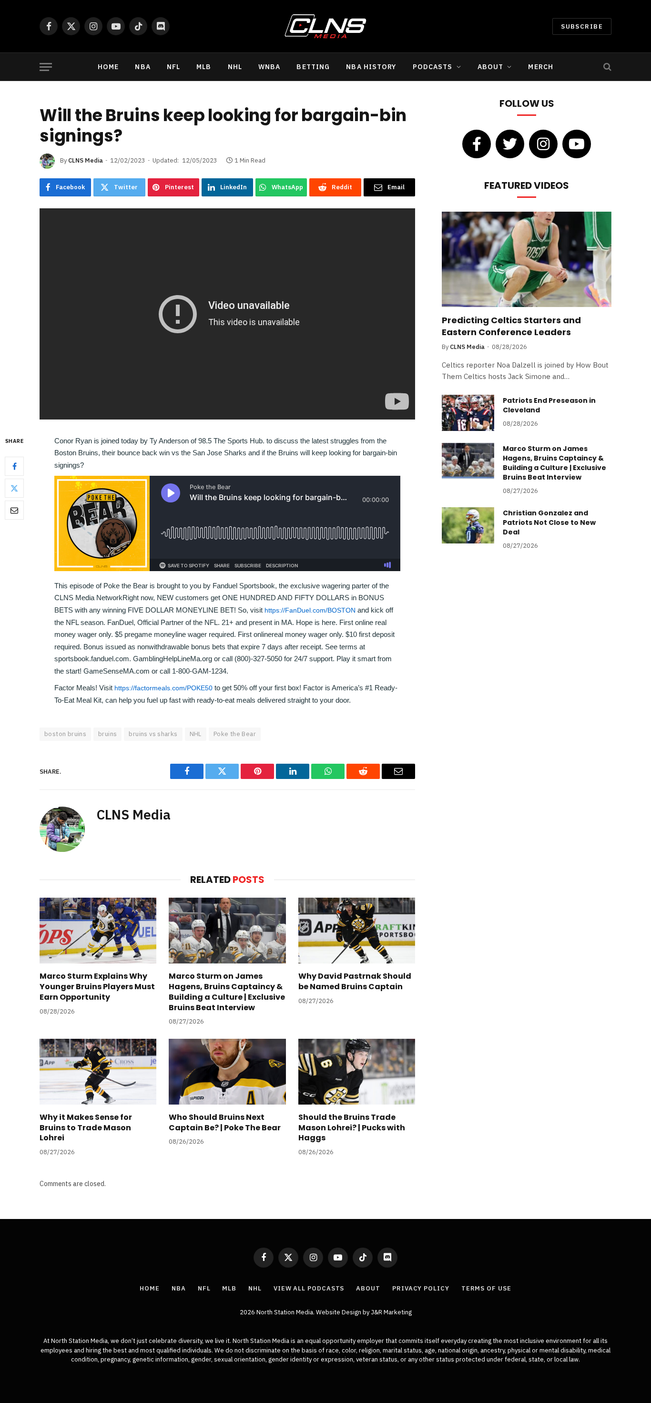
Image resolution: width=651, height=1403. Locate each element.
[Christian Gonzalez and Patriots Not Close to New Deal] (468, 525)
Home (108, 66)
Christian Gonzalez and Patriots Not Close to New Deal (549, 522)
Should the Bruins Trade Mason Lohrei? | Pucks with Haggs (351, 1127)
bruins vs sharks (153, 734)
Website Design (339, 1312)
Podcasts (433, 66)
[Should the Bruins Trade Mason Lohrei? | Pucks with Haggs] (356, 1072)
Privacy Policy (420, 1288)
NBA (142, 66)
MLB (203, 66)
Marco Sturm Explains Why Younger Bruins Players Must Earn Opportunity (97, 986)
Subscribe (582, 26)
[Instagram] (543, 144)
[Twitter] (14, 488)
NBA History (371, 66)
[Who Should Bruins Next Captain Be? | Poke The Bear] (227, 1072)
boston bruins (65, 734)
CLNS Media (85, 160)
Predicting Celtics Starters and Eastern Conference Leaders (511, 326)
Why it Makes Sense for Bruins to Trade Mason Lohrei (86, 1127)
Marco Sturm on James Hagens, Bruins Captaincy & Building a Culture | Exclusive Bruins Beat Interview (227, 992)
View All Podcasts (309, 1288)
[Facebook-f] (476, 144)
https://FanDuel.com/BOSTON (310, 610)
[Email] (14, 510)
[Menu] (46, 67)
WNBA (269, 66)
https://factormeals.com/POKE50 (163, 688)
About (491, 66)
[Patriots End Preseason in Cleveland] (468, 413)
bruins (107, 734)
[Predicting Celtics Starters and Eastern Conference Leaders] (526, 259)
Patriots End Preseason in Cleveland (549, 405)
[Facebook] (14, 466)
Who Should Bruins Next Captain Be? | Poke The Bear (225, 1122)
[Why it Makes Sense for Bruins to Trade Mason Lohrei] (98, 1072)
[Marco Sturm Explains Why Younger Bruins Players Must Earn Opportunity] (98, 930)
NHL (235, 66)
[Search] (606, 67)
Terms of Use (486, 1288)
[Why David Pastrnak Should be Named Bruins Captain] (356, 930)
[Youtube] (576, 144)
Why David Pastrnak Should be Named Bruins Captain (354, 981)
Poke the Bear (235, 734)
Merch (540, 66)
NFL (173, 66)
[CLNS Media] (326, 26)
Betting (313, 66)
